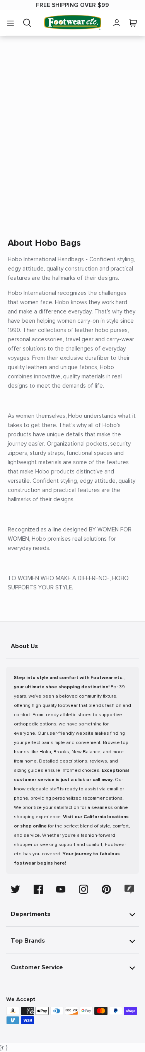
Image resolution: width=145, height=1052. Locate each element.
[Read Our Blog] (130, 889)
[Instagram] (83, 889)
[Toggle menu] (10, 22)
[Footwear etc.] (72, 22)
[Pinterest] (106, 889)
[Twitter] (15, 889)
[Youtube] (60, 889)
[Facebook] (38, 889)
